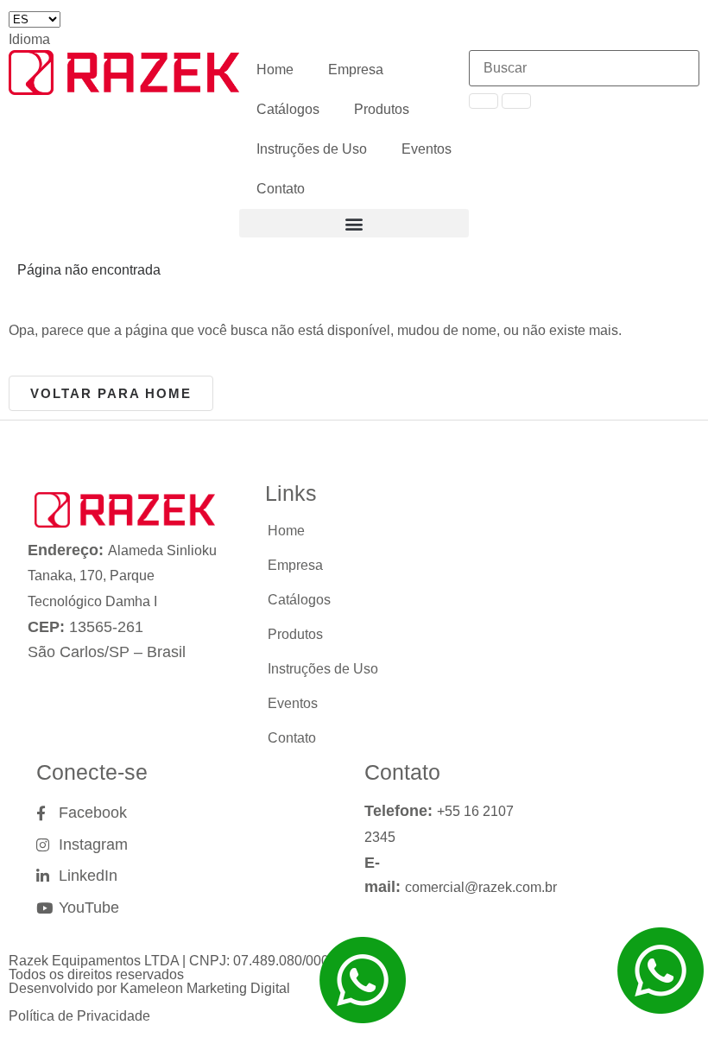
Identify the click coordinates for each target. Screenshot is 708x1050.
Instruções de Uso (311, 149)
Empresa (355, 69)
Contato (280, 188)
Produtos (381, 109)
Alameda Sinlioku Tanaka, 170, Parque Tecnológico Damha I (122, 576)
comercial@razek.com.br (481, 887)
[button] (354, 223)
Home (275, 69)
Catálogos (287, 109)
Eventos (426, 149)
